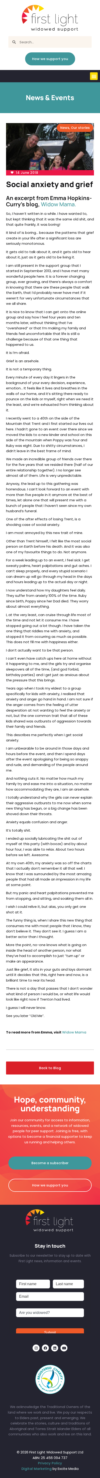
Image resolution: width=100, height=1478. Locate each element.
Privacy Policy (50, 1463)
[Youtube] (63, 1348)
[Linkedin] (54, 1348)
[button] (94, 76)
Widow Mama (74, 1032)
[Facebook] (45, 1348)
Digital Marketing (36, 1468)
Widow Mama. (58, 204)
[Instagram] (36, 1348)
